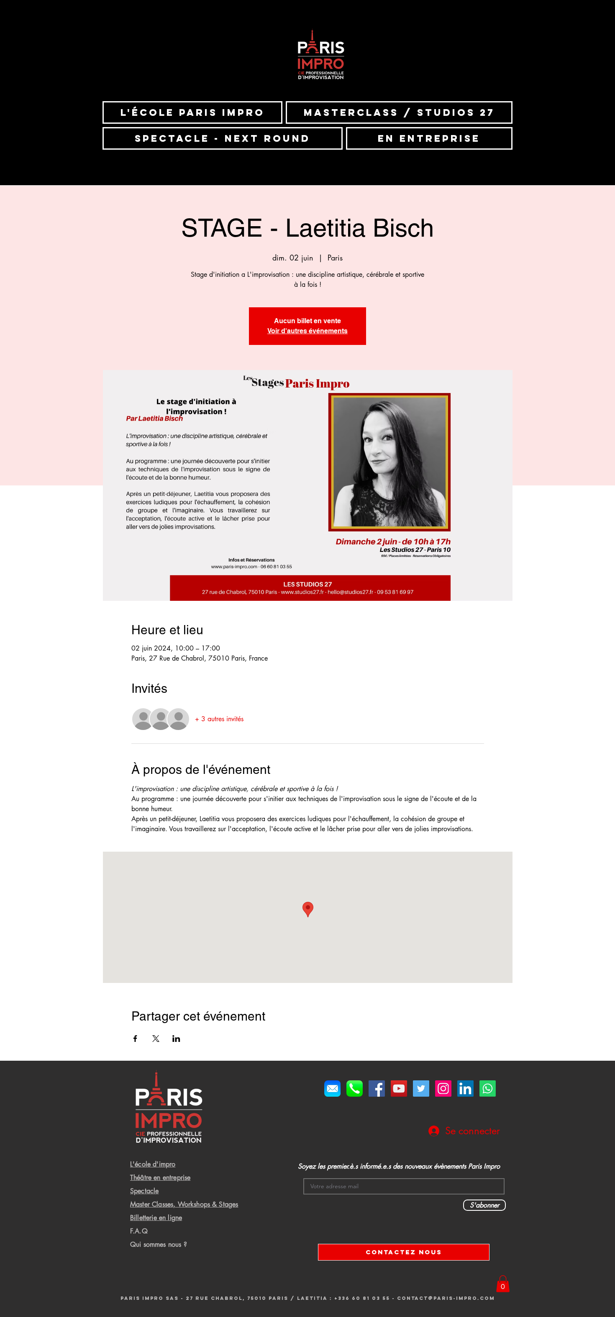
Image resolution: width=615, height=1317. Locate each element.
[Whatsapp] (487, 1088)
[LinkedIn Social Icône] (465, 1088)
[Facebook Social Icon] (377, 1088)
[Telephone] (354, 1088)
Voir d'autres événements (307, 331)
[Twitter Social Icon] (421, 1088)
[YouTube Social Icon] (399, 1088)
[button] (503, 1283)
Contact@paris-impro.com (446, 1298)
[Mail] (332, 1088)
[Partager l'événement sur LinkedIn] (176, 1038)
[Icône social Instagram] (443, 1088)
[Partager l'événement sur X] (156, 1038)
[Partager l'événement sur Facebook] (135, 1038)
